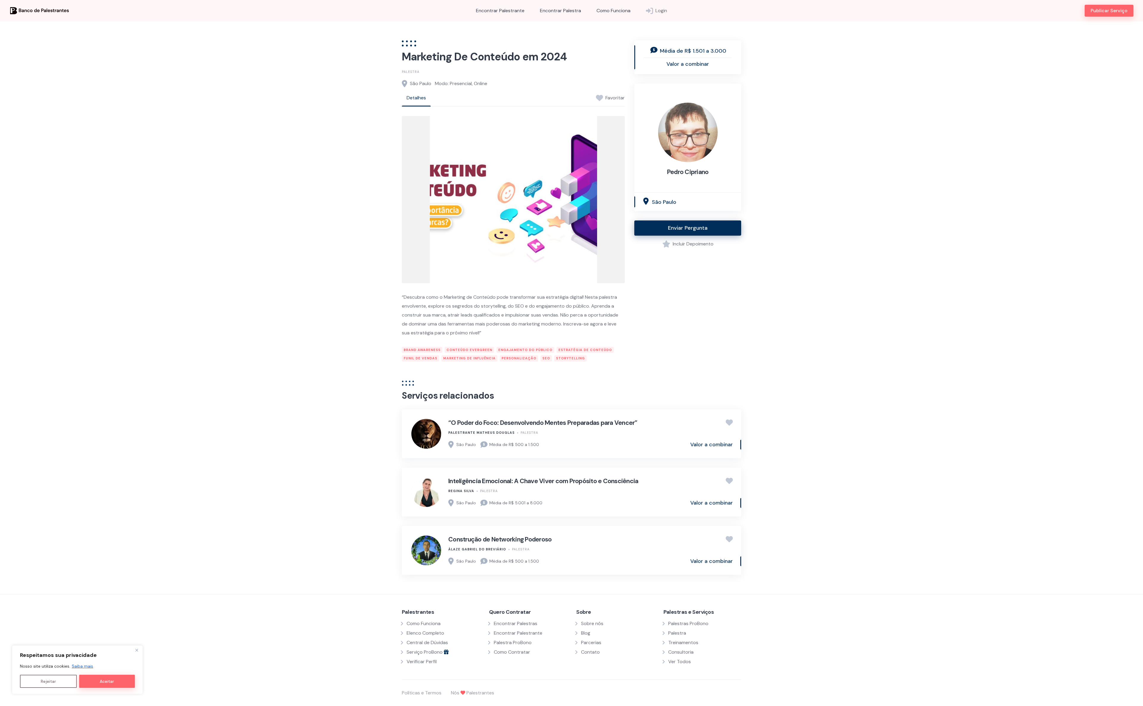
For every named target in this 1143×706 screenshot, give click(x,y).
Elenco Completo (425, 633)
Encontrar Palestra (560, 10)
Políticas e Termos (421, 693)
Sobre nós (592, 623)
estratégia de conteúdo (585, 350)
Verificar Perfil (422, 661)
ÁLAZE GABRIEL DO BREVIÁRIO (477, 549)
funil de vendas (420, 358)
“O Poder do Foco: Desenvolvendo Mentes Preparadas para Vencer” (543, 423)
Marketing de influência (469, 358)
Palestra (410, 72)
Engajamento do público (525, 350)
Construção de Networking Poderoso (500, 539)
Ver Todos (679, 661)
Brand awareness (422, 350)
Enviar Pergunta (688, 227)
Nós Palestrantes (472, 693)
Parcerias (591, 642)
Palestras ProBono (688, 623)
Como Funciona (613, 10)
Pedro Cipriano (688, 172)
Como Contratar (512, 652)
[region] (77, 669)
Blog (585, 633)
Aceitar (107, 681)
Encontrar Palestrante (500, 10)
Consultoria (681, 652)
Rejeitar (48, 681)
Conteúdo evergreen (469, 350)
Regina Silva (461, 491)
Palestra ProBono (513, 642)
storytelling (570, 358)
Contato (590, 652)
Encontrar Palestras (515, 623)
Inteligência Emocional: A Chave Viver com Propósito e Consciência (543, 481)
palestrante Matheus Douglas (481, 433)
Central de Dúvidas (427, 642)
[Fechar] (136, 650)
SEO (546, 358)
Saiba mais (82, 666)
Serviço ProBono (425, 652)
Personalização (519, 358)
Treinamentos (683, 642)
